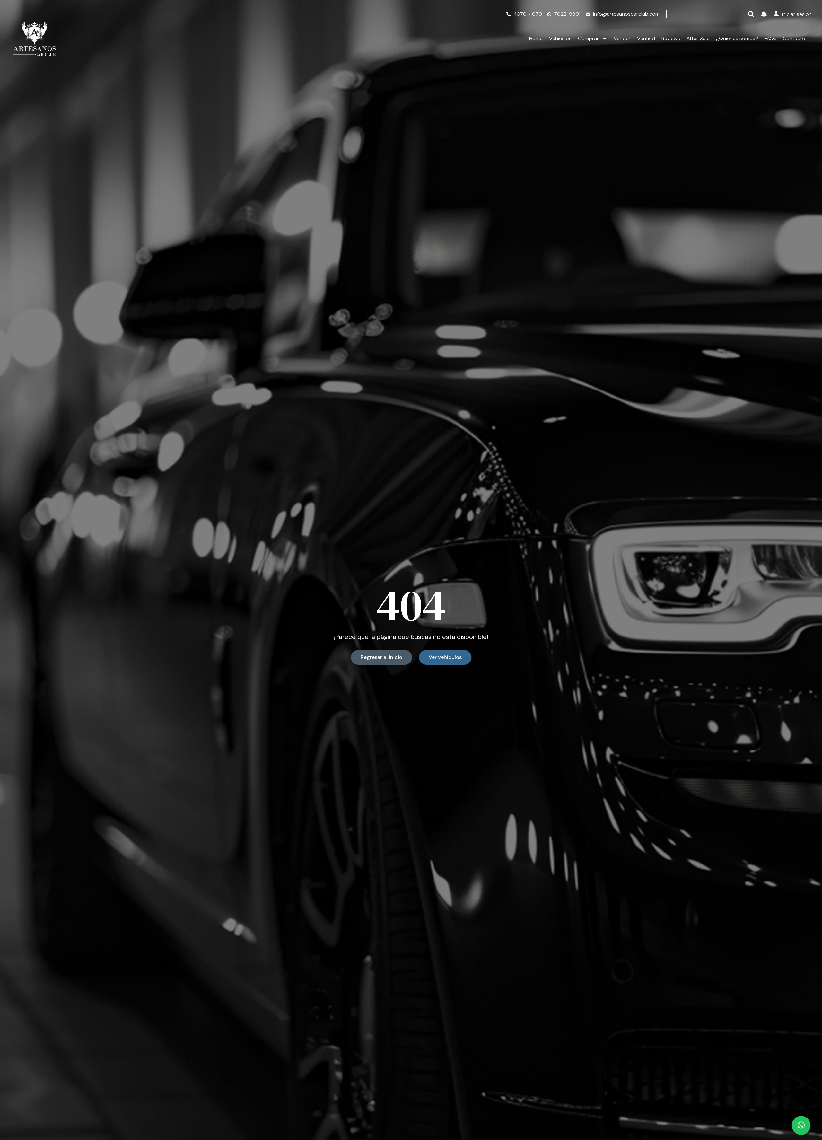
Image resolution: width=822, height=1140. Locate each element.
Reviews (670, 38)
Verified (646, 38)
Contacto (794, 38)
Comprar (588, 38)
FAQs (770, 38)
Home (536, 38)
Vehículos (560, 38)
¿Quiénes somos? (737, 38)
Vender (622, 38)
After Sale (698, 38)
